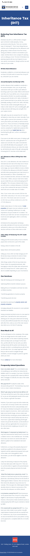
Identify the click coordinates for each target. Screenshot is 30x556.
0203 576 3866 (8, 2)
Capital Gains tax (16, 130)
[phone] (3, 2)
